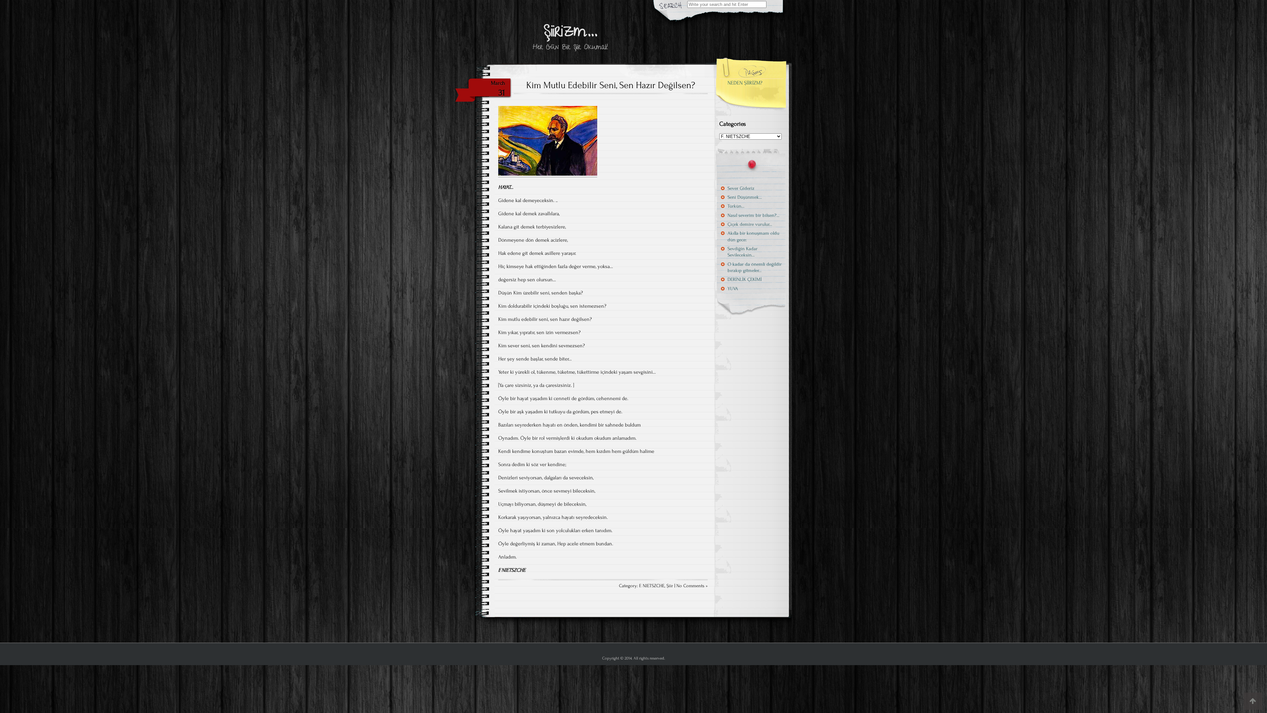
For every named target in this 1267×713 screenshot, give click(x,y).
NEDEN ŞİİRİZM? (745, 83)
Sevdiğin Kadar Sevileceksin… (743, 252)
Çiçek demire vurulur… (750, 224)
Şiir (669, 586)
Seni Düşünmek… (745, 197)
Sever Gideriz (741, 188)
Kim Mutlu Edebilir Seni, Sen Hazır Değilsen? (610, 85)
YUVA (733, 288)
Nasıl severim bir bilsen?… (753, 215)
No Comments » (692, 586)
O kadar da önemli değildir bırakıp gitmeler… (755, 267)
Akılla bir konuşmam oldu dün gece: (753, 236)
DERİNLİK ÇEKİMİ (745, 279)
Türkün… (736, 206)
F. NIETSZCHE (652, 586)
